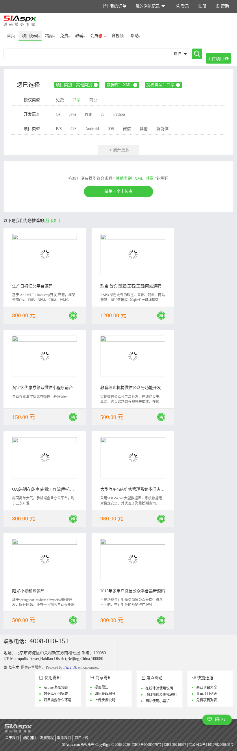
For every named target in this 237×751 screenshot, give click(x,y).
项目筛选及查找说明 (161, 695)
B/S (59, 129)
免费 (64, 36)
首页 (11, 36)
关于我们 (12, 738)
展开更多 (118, 150)
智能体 (162, 129)
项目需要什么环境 (57, 700)
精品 (49, 36)
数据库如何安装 (56, 694)
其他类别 (124, 178)
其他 (144, 129)
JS (103, 114)
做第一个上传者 (118, 191)
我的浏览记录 (150, 6)
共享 (77, 100)
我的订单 (114, 6)
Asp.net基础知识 (56, 687)
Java (72, 114)
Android (92, 129)
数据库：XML (122, 85)
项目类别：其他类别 (77, 85)
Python (119, 114)
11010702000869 (218, 745)
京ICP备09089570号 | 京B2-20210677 (159, 745)
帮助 (222, 6)
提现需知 (101, 687)
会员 (94, 36)
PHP (88, 114)
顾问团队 (29, 738)
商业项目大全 (206, 687)
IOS (111, 129)
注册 (202, 6)
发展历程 (47, 738)
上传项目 (218, 58)
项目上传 (81, 738)
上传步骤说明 (105, 700)
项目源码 (30, 36)
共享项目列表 (206, 694)
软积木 (14, 667)
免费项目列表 (206, 700)
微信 (127, 129)
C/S (74, 129)
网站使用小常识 (157, 701)
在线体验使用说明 (159, 688)
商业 (93, 100)
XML (138, 178)
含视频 (118, 36)
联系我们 (64, 738)
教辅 (79, 36)
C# (58, 114)
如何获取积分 (105, 694)
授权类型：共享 (163, 85)
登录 (182, 6)
